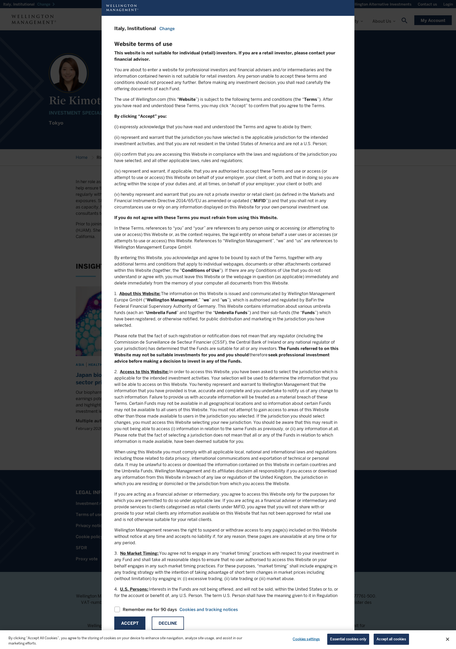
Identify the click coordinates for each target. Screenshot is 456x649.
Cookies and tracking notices (208, 609)
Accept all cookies (391, 639)
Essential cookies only (348, 639)
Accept (130, 623)
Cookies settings (306, 639)
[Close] (447, 639)
